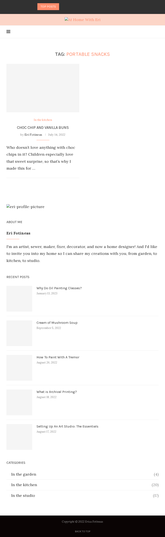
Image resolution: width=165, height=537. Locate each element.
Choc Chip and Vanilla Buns (43, 127)
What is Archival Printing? (57, 392)
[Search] (156, 32)
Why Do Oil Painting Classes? (59, 288)
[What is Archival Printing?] (19, 402)
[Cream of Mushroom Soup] (19, 333)
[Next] (69, 6)
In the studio (85, 495)
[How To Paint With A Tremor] (19, 368)
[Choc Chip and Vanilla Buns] (42, 88)
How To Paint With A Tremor (58, 357)
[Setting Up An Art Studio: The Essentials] (19, 437)
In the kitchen (85, 484)
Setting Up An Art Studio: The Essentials (67, 426)
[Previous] (63, 6)
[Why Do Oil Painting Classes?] (19, 299)
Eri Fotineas (33, 135)
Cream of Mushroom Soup (57, 323)
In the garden (85, 474)
